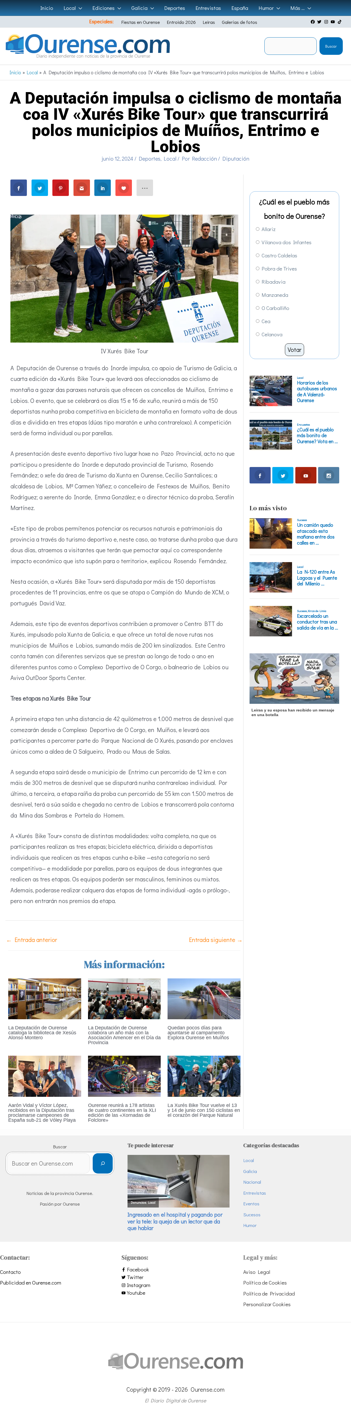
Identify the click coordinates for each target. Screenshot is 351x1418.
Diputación (235, 158)
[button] (79, 8)
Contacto (10, 1271)
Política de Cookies (265, 1282)
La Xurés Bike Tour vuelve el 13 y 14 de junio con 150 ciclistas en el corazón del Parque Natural (204, 1110)
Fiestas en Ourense (140, 22)
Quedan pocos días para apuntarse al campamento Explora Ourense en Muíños (198, 1032)
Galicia (250, 1171)
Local (170, 158)
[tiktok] (340, 22)
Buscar (331, 46)
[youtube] (333, 22)
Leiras (209, 22)
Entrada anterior (31, 940)
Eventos (251, 1203)
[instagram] (327, 22)
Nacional (252, 1182)
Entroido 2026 (181, 22)
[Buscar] (103, 1163)
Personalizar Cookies (267, 1304)
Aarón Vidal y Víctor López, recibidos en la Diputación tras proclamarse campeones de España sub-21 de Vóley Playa (42, 1113)
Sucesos (252, 1214)
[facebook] (313, 22)
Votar (294, 350)
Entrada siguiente (216, 940)
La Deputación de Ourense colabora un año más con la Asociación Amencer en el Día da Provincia (124, 1035)
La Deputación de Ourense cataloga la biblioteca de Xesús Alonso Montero (42, 1032)
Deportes (149, 158)
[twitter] (320, 22)
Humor (250, 1225)
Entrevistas (254, 1193)
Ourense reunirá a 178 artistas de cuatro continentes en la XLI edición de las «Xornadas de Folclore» (122, 1113)
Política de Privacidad (269, 1293)
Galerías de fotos (239, 22)
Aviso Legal (256, 1271)
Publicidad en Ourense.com (30, 1282)
